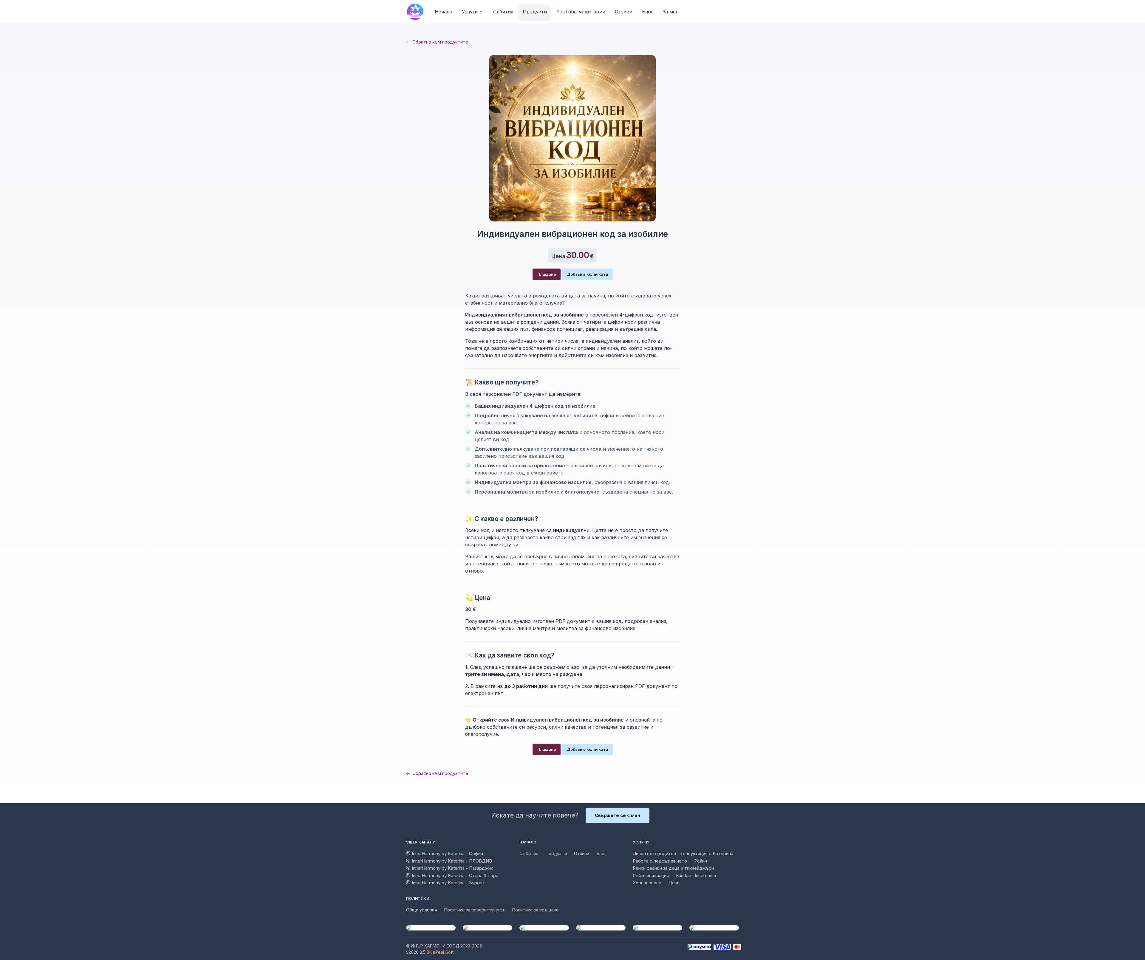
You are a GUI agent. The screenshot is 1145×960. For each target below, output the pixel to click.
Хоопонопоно (647, 882)
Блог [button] (647, 12)
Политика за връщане (535, 910)
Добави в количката (587, 274)
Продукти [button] (535, 12)
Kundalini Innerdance (697, 875)
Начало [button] (443, 12)
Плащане (546, 274)
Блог (601, 853)
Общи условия (421, 910)
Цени (674, 882)
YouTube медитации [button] (580, 12)
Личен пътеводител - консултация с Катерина (683, 853)
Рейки (700, 861)
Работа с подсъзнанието (660, 861)
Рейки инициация (651, 875)
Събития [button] (503, 12)
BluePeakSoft (440, 952)
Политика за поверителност (474, 910)
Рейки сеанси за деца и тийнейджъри (673, 868)
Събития (528, 853)
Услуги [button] (470, 12)
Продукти (556, 853)
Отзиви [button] (623, 12)
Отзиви (581, 853)
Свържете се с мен (617, 815)
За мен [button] (671, 12)
